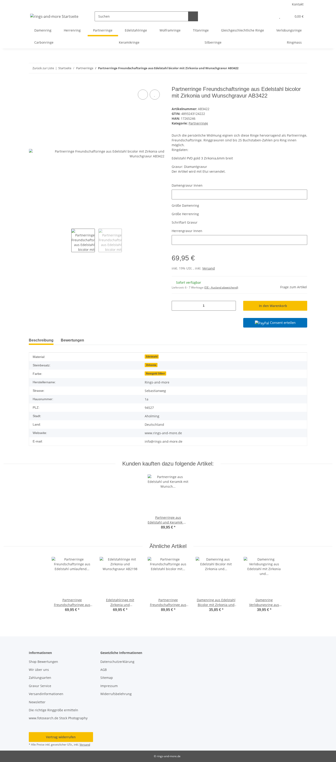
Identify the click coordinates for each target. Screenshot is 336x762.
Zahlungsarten (40, 677)
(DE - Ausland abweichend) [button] (221, 287)
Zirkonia (151, 365)
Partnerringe (198, 123)
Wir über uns (39, 669)
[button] (270, 16)
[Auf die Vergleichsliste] (143, 95)
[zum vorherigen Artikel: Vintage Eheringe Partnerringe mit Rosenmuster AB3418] (292, 68)
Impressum (109, 686)
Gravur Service (40, 686)
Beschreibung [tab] (41, 340)
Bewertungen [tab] (72, 340)
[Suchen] (193, 16)
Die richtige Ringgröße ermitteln (53, 710)
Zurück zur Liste (43, 68)
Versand (208, 268)
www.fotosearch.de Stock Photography (58, 718)
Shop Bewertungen (43, 661)
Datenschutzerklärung (117, 661)
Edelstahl (151, 356)
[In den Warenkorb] (32, 83)
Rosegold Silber (155, 373)
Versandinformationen (46, 694)
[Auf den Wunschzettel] (155, 95)
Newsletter (37, 702)
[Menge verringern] (177, 305)
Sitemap (106, 677)
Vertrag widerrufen (61, 737)
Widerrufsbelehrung (116, 694)
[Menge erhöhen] (231, 305)
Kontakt (298, 4)
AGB (103, 669)
